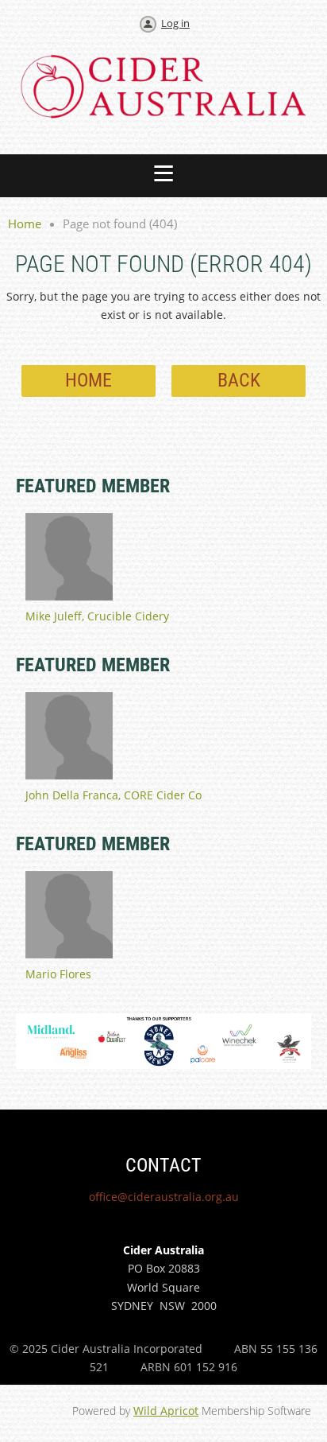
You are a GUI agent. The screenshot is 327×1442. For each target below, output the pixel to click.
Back (238, 380)
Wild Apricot (165, 1410)
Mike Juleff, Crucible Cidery (97, 616)
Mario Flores (58, 973)
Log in (175, 23)
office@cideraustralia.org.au (164, 1196)
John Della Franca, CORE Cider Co (113, 795)
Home (24, 223)
